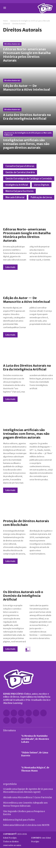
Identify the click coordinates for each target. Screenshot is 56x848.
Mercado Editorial (14, 197)
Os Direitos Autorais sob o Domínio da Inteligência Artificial (23, 595)
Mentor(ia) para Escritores (19, 191)
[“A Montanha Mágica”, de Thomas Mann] (10, 769)
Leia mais (10, 267)
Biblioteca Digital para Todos (19, 819)
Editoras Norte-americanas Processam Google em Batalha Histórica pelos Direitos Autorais (27, 234)
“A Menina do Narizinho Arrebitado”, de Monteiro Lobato (35, 738)
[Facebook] (6, 713)
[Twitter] (6, 720)
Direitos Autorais (12, 44)
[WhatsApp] (21, 720)
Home (5, 21)
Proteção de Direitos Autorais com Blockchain (26, 523)
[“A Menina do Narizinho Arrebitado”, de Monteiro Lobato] (10, 739)
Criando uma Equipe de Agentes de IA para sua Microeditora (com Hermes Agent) (28, 790)
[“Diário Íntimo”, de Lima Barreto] (10, 754)
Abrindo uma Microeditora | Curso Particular (27, 797)
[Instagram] (21, 713)
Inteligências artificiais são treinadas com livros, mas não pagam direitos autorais (26, 433)
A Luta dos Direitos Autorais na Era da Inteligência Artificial (27, 367)
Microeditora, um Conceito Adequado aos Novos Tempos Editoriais (25, 804)
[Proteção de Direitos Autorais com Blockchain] (28, 506)
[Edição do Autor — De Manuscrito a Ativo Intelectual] (28, 82)
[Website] (14, 720)
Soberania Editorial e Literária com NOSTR (26, 825)
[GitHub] (14, 713)
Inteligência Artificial (16, 184)
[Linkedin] (28, 713)
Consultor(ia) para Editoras (19, 166)
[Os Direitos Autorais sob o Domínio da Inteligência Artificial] (28, 577)
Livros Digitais (41, 184)
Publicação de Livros (41, 197)
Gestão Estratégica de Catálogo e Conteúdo (28, 178)
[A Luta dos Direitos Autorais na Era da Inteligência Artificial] (28, 111)
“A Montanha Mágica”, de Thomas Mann (35, 769)
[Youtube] (28, 720)
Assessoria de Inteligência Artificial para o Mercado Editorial (28, 134)
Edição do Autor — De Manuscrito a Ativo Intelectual (26, 300)
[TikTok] (43, 713)
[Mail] (36, 713)
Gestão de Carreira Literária (20, 172)
